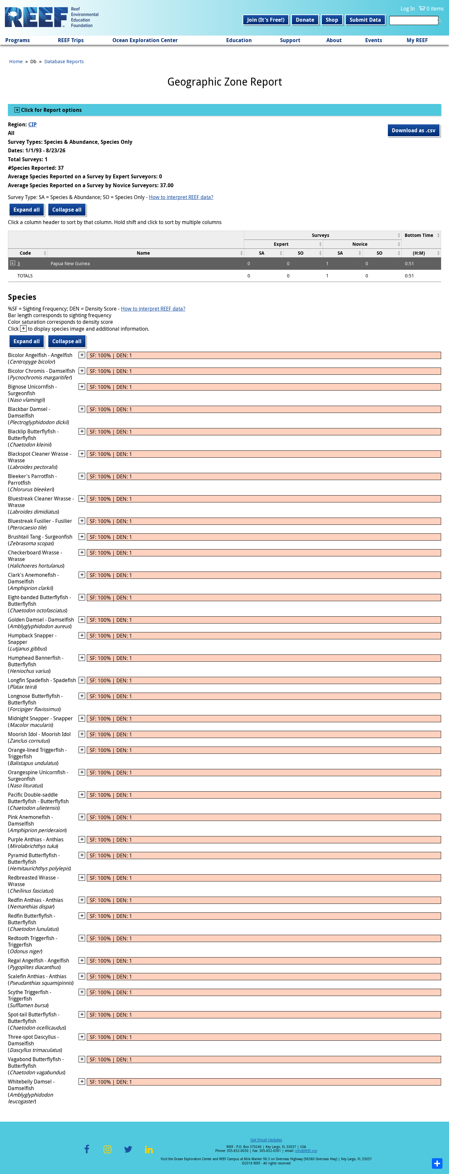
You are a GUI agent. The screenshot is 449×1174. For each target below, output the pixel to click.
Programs (17, 40)
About (334, 40)
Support (290, 40)
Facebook (86, 1153)
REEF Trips (71, 40)
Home (16, 61)
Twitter (128, 1153)
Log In (408, 8)
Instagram (107, 1153)
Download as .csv (414, 130)
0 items (435, 8)
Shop (332, 19)
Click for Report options (51, 110)
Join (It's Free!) (265, 19)
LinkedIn (149, 1153)
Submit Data (365, 19)
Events (373, 40)
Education (239, 40)
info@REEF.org (306, 1151)
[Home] (51, 17)
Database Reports (64, 61)
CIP (32, 124)
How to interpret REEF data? (181, 197)
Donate (305, 19)
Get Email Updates (266, 1139)
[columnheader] (323, 235)
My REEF (417, 40)
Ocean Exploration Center (145, 40)
